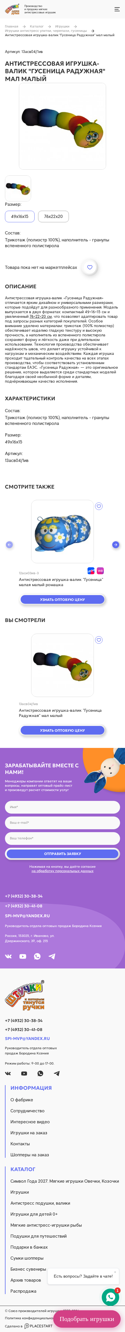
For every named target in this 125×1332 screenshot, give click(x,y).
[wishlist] (99, 506)
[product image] (62, 126)
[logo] (62, 995)
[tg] (52, 956)
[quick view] (62, 531)
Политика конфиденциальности (31, 1318)
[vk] (8, 956)
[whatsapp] (37, 956)
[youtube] (22, 956)
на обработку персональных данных (63, 871)
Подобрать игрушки (87, 1318)
